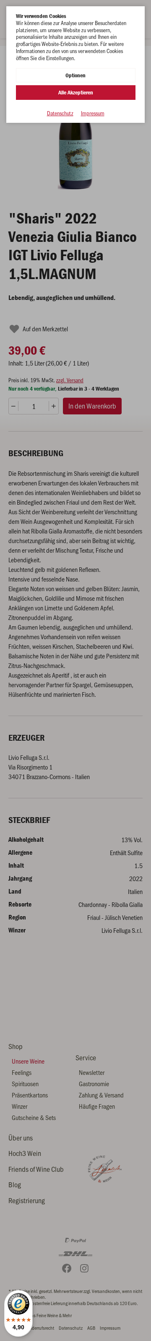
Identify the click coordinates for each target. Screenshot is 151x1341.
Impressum (92, 113)
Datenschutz (60, 113)
